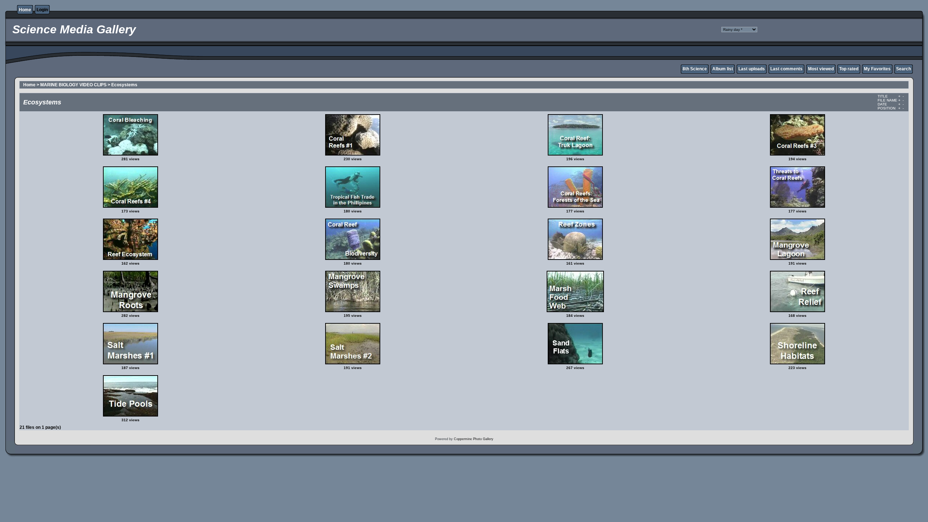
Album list (722, 68)
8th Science (695, 68)
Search (903, 68)
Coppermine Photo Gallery (473, 439)
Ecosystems (124, 84)
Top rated (848, 68)
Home (25, 9)
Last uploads (751, 68)
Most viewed (821, 68)
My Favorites (877, 68)
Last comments (786, 68)
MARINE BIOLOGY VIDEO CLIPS (73, 84)
